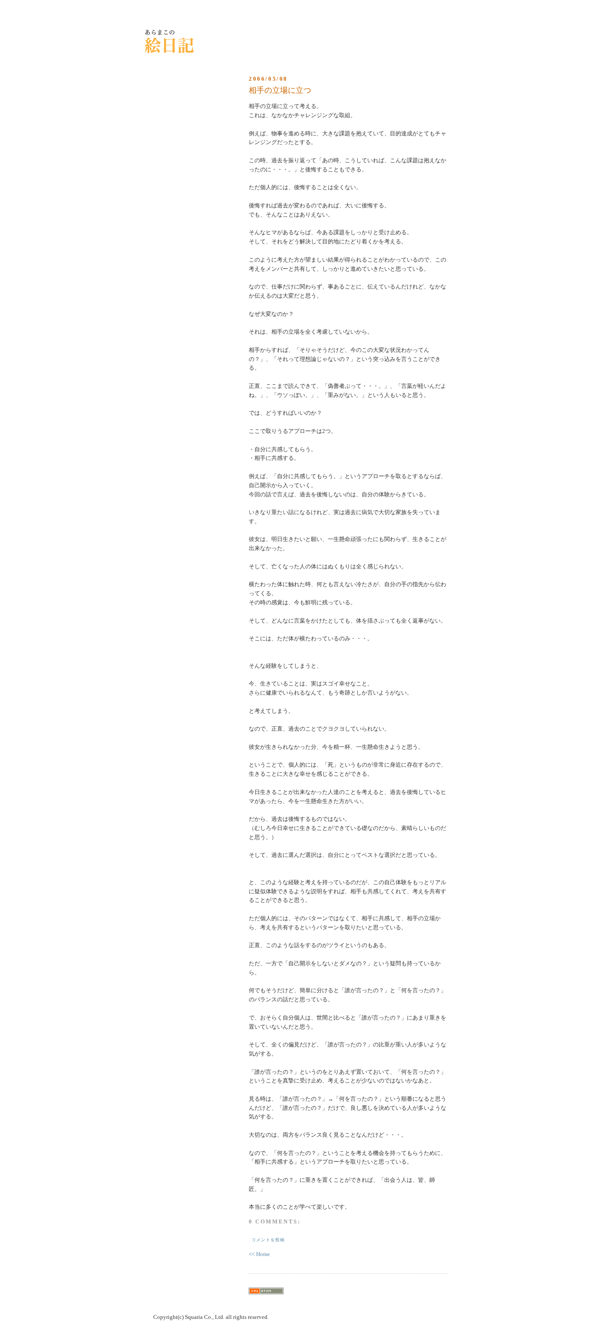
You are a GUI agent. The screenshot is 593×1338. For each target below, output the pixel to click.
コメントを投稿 (268, 1239)
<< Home (259, 1254)
